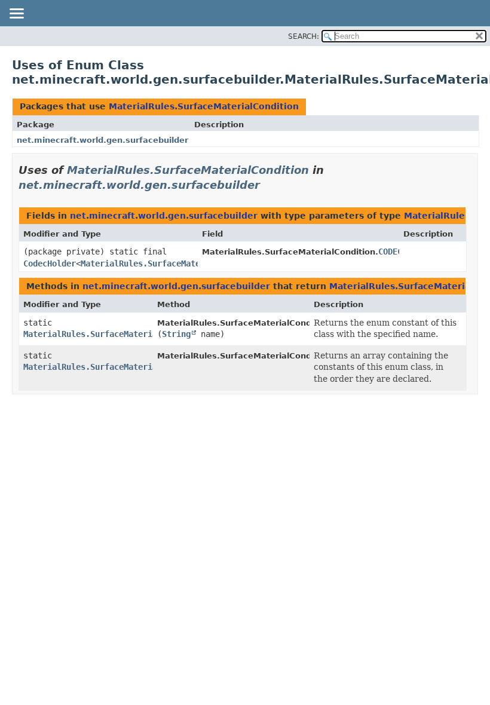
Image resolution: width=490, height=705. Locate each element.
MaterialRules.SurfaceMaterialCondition (204, 106)
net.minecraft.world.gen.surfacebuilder (102, 140)
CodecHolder (49, 263)
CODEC (390, 251)
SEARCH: (303, 36)
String (176, 334)
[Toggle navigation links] (16, 14)
